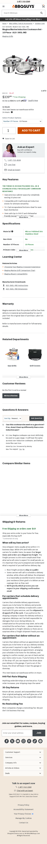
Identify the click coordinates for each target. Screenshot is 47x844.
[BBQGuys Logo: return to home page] (23, 6)
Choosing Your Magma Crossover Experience (22, 267)
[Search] (41, 13)
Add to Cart (31, 130)
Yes (20, 449)
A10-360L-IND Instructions (17, 285)
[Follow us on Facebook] (6, 741)
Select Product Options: (11, 118)
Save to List (10, 138)
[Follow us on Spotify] (40, 741)
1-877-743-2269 (23, 1)
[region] (23, 66)
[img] (23, 65)
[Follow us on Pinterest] (29, 741)
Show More (23, 217)
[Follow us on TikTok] (35, 741)
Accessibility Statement (23, 809)
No (23, 449)
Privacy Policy (23, 805)
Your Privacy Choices (22, 814)
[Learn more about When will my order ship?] (11, 112)
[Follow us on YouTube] (18, 741)
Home (4, 23)
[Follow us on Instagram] (23, 741)
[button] (23, 752)
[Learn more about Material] (12, 231)
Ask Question (36, 418)
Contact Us (23, 822)
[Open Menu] (3, 6)
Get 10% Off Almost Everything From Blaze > (23, 19)
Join (39, 733)
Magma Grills (7, 36)
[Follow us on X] (12, 741)
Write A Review (11, 396)
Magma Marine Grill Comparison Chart (19, 270)
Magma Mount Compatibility (15, 274)
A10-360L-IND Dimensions (16, 289)
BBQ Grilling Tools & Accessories (20, 23)
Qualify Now (33, 101)
